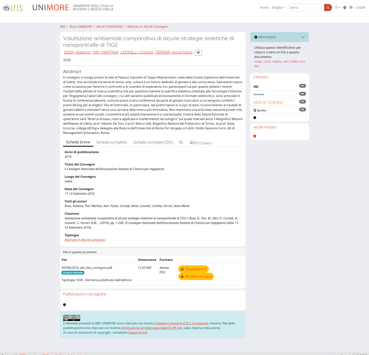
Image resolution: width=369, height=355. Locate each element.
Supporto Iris (138, 332)
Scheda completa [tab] (111, 142)
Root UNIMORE (81, 26)
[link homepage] (14, 7)
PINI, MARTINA (105, 52)
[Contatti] (351, 7)
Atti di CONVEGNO (109, 26)
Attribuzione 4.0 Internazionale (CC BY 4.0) (151, 328)
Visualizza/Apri (195, 269)
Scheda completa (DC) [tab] (153, 142)
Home (264, 7)
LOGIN (360, 7)
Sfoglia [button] (277, 7)
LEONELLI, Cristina (136, 52)
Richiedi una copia (197, 276)
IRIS (63, 26)
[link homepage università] (73, 7)
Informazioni (266, 37)
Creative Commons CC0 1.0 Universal (181, 323)
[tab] (181, 142)
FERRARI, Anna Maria (173, 52)
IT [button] (336, 7)
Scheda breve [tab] (78, 141)
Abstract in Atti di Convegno (147, 26)
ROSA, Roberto (77, 52)
